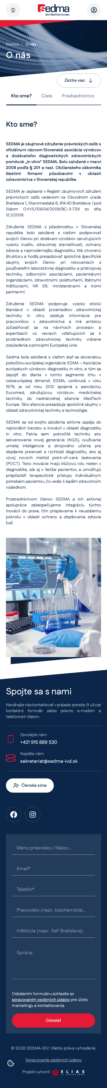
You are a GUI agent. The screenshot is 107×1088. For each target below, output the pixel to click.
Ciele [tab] (46, 96)
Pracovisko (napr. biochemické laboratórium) (50, 910)
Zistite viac (74, 80)
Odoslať (53, 1020)
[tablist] (53, 97)
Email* (24, 868)
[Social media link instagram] (32, 814)
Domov (12, 44)
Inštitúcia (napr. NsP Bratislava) (50, 931)
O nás (31, 44)
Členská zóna (34, 785)
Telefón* (25, 889)
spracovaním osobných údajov (41, 1000)
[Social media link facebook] (13, 814)
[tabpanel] (53, 388)
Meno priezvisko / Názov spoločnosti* (42, 848)
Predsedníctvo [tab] (78, 96)
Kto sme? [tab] (21, 96)
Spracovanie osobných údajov (54, 1060)
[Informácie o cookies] (11, 1063)
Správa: (25, 952)
